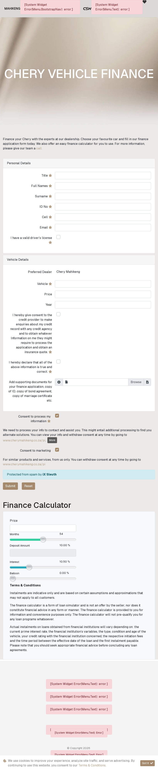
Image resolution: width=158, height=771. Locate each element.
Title (45, 175)
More (52, 440)
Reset (28, 486)
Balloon (14, 573)
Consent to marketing (35, 451)
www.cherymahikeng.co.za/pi (24, 440)
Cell (45, 217)
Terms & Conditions (92, 765)
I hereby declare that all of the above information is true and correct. (30, 367)
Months (14, 534)
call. (39, 148)
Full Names (40, 186)
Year (49, 305)
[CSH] (87, 8)
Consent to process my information (34, 418)
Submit (10, 486)
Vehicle (43, 284)
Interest (14, 562)
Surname (42, 196)
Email (44, 227)
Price (48, 294)
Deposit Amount (20, 545)
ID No (44, 207)
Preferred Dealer (40, 272)
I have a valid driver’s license (31, 238)
